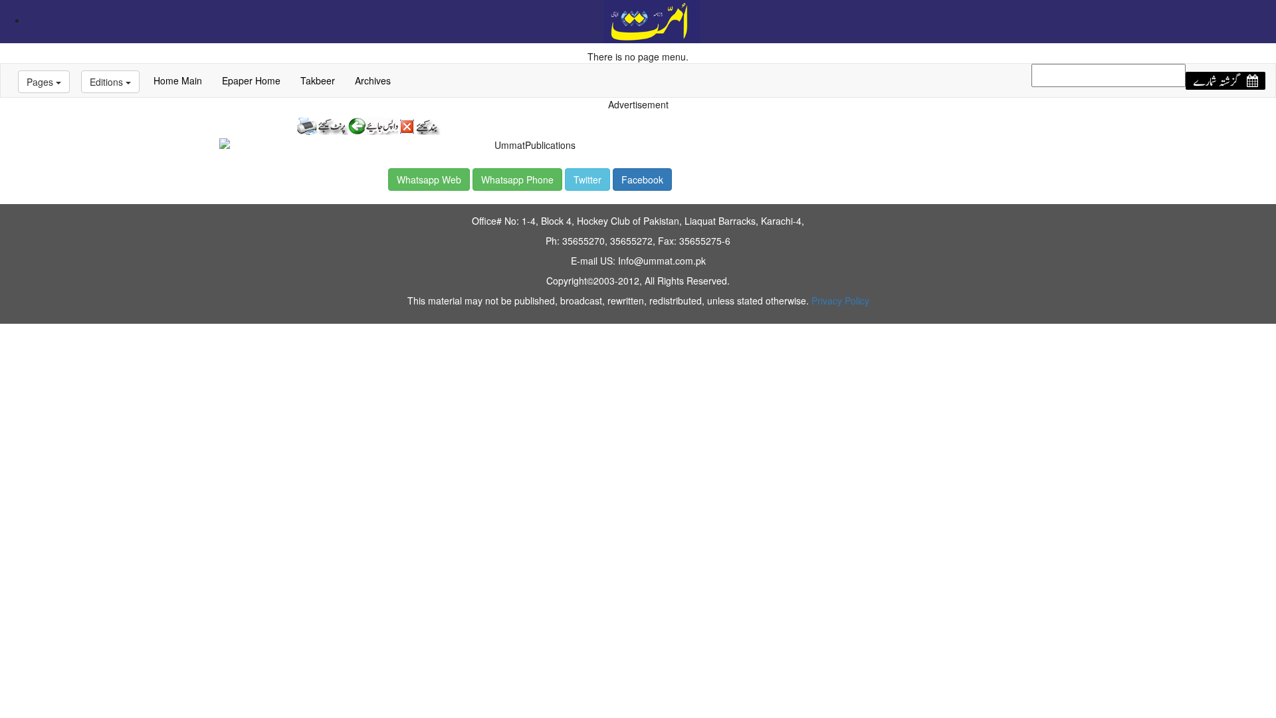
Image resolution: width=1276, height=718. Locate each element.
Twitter (587, 179)
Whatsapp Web (429, 179)
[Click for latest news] (651, 20)
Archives (373, 80)
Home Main (178, 80)
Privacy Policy (840, 300)
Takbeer (317, 80)
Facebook (642, 179)
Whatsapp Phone (517, 179)
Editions (108, 81)
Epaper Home (251, 80)
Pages (41, 81)
